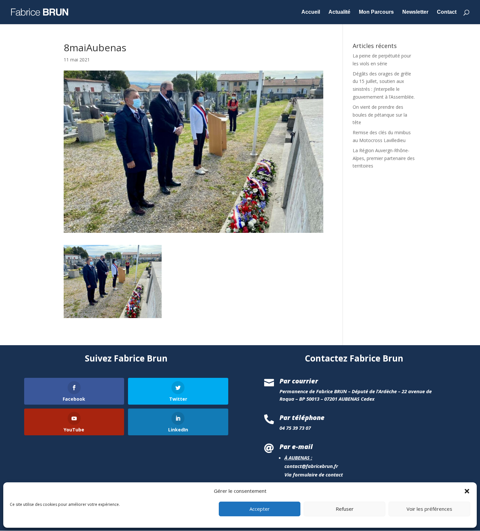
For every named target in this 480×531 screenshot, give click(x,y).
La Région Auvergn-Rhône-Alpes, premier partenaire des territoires (384, 158)
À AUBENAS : (298, 457)
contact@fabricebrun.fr (311, 466)
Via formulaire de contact (313, 474)
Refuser (345, 509)
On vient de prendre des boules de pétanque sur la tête (380, 115)
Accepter (259, 509)
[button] (467, 491)
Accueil (310, 12)
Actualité (339, 12)
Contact (446, 12)
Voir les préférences (429, 509)
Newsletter (415, 12)
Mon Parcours (376, 12)
